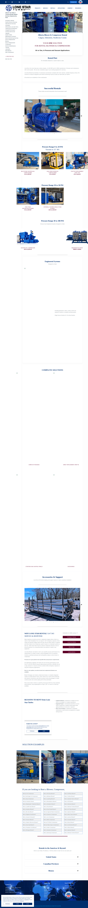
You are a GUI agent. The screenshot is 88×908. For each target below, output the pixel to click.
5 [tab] (56, 133)
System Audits (8, 34)
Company (46, 892)
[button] (52, 857)
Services (46, 888)
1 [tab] (49, 133)
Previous (23, 116)
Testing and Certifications (11, 28)
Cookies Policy (68, 887)
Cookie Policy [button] (27, 899)
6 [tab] (57, 622)
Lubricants (7, 49)
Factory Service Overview (11, 22)
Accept (27, 903)
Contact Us (73, 2)
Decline (17, 903)
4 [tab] (54, 133)
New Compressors (9, 52)
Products (46, 885)
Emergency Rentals (9, 20)
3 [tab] (52, 133)
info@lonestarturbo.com (13, 892)
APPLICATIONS (61, 8)
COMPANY (70, 8)
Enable (44, 731)
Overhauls (7, 25)
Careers (46, 893)
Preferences (7, 903)
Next (81, 116)
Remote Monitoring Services (11, 38)
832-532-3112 (8, 59)
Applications (47, 890)
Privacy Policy (68, 885)
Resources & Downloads (49, 895)
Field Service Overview (10, 23)
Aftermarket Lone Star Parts (11, 26)
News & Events (47, 896)
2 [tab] (50, 133)
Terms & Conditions (69, 888)
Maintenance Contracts (10, 36)
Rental (45, 887)
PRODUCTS (37, 8)
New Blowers (8, 50)
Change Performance (10, 30)
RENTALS (53, 8)
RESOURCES (78, 8)
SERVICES (45, 8)
